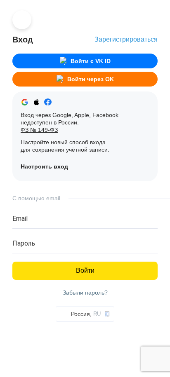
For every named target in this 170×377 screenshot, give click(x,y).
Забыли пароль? (85, 293)
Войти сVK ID (91, 61)
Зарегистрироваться (126, 39)
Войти (85, 270)
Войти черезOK (90, 79)
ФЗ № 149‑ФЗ (39, 129)
